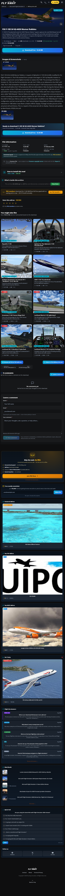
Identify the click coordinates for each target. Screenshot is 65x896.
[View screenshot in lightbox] (61, 24)
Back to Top (32, 882)
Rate (15, 41)
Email (5, 408)
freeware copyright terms (36, 161)
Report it (57, 161)
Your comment (7, 417)
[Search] (41, 2)
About (30, 872)
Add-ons (4, 6)
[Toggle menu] (62, 2)
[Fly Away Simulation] (8, 2)
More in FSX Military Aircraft (54, 362)
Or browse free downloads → (32, 480)
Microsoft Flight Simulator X (17, 6)
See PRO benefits (55, 192)
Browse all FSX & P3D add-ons (13, 362)
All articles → (32, 803)
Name (5, 400)
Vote (5, 842)
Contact (24, 872)
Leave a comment (58, 374)
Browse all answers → (32, 761)
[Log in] (48, 2)
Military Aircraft (32, 6)
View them (55, 184)
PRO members (57, 154)
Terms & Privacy (38, 872)
